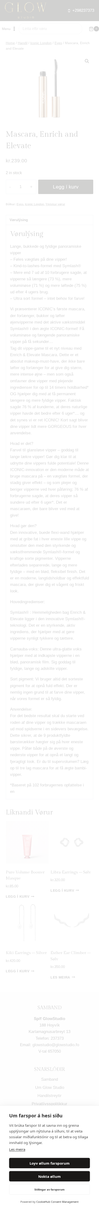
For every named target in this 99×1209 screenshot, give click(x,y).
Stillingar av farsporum (49, 1189)
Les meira (17, 1149)
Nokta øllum (49, 1176)
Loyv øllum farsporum (50, 1163)
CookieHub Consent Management (57, 1201)
